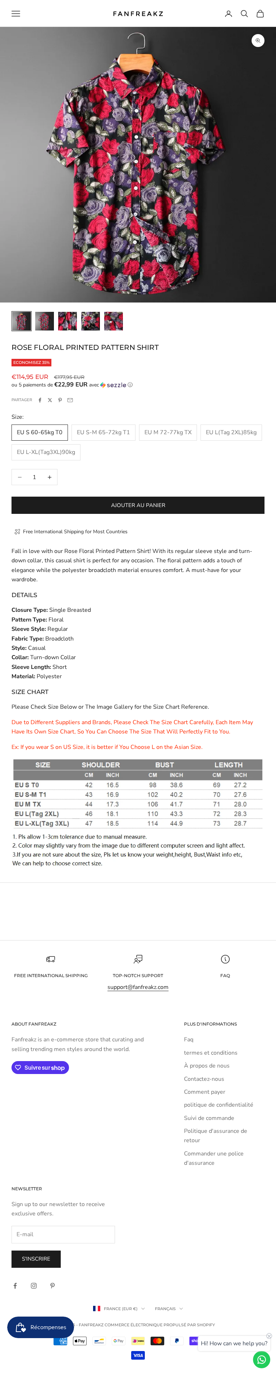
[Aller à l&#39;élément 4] (90, 321)
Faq (188, 1040)
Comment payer (204, 1092)
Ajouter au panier (138, 505)
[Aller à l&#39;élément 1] (22, 321)
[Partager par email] (70, 400)
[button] (138, 384)
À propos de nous (207, 1066)
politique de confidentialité (218, 1105)
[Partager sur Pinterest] (60, 400)
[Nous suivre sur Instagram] (33, 1285)
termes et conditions (211, 1053)
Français (165, 1308)
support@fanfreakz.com (138, 987)
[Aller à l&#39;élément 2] (44, 321)
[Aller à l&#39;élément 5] (114, 321)
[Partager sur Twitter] (50, 400)
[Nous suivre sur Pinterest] (52, 1285)
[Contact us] (261, 1359)
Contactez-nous (204, 1079)
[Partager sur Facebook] (40, 400)
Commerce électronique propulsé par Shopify (160, 1324)
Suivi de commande (209, 1118)
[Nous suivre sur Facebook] (15, 1285)
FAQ (225, 975)
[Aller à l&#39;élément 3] (68, 321)
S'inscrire (36, 1258)
